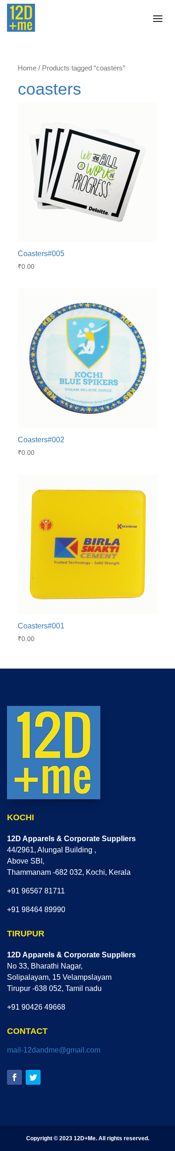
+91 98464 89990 (36, 910)
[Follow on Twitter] (33, 1077)
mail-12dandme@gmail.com (53, 1050)
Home (27, 68)
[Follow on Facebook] (14, 1077)
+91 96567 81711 (36, 891)
